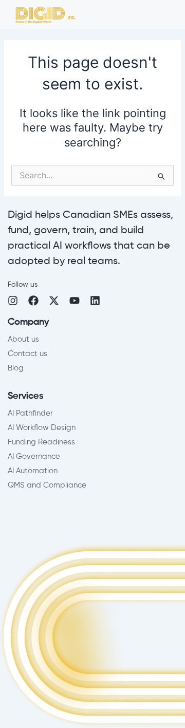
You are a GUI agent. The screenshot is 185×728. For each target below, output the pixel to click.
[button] (175, 17)
